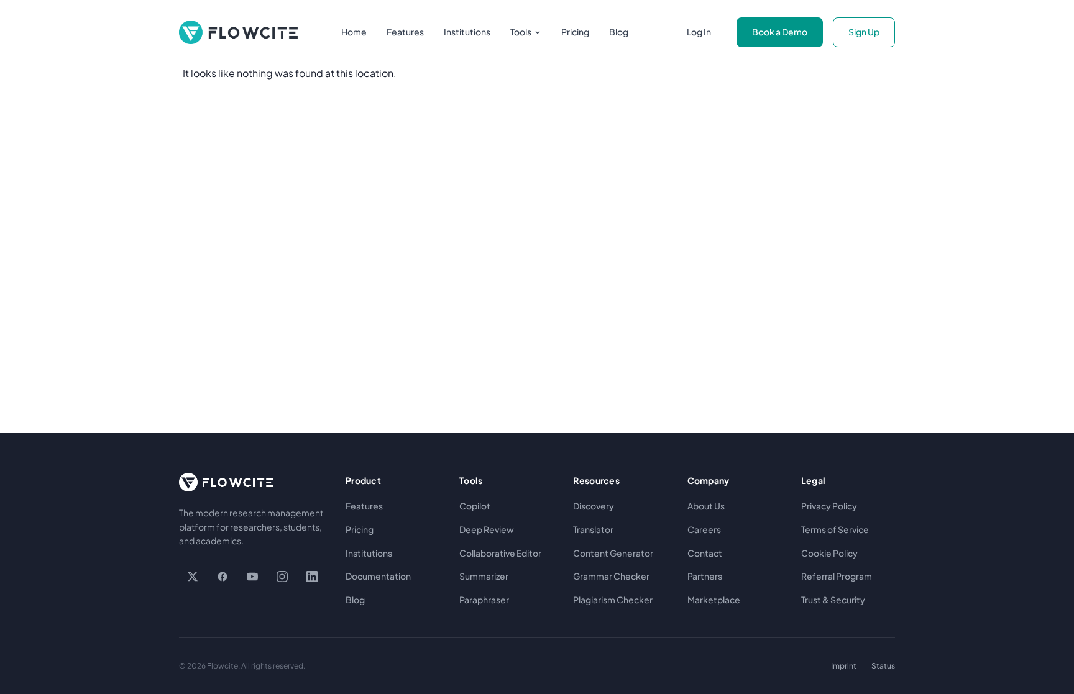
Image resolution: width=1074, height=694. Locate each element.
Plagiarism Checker (613, 599)
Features (405, 31)
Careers (704, 529)
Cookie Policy (829, 553)
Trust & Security (833, 599)
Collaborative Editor (500, 553)
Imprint (843, 665)
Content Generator (613, 553)
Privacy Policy (829, 505)
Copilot (474, 505)
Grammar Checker (611, 576)
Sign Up (863, 31)
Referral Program (836, 576)
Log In (699, 31)
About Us (706, 505)
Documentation (378, 576)
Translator (593, 529)
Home (354, 31)
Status (883, 665)
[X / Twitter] (192, 576)
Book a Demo (779, 31)
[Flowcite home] (238, 32)
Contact (704, 553)
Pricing (575, 31)
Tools (520, 31)
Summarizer (483, 576)
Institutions (467, 31)
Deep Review (486, 529)
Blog (618, 31)
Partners (704, 576)
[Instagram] (282, 576)
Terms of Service (835, 529)
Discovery (593, 505)
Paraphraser (484, 599)
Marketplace (713, 599)
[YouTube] (252, 576)
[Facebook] (222, 576)
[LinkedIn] (312, 576)
